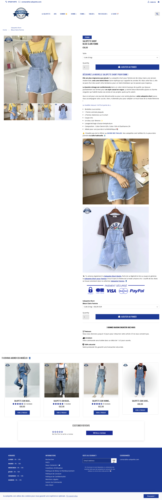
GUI (108, 133)
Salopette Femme (117, 281)
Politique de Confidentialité (56, 477)
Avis (55, 14)
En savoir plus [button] (72, 496)
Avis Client (49, 485)
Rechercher (50, 459)
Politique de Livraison (53, 474)
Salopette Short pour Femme (95, 279)
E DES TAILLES (116, 133)
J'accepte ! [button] (151, 496)
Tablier (91, 14)
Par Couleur (102, 14)
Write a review (99, 433)
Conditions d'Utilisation (54, 468)
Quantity (86, 63)
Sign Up (114, 461)
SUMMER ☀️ (63, 14)
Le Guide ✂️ (115, 14)
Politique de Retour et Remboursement (60, 471)
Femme (82, 14)
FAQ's (48, 462)
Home (5, 30)
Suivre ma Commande (54, 482)
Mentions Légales (52, 479)
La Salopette (46, 14)
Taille (84, 53)
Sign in (153, 2)
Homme (73, 14)
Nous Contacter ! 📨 (53, 465)
